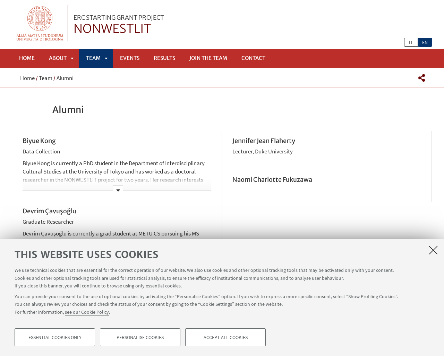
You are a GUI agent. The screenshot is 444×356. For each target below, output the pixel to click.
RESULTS (164, 58)
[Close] (433, 250)
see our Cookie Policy (87, 312)
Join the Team (208, 58)
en (425, 42)
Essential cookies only (55, 337)
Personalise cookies (140, 337)
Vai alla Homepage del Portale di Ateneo (40, 23)
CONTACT (253, 58)
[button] (422, 78)
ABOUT (58, 58)
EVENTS (129, 58)
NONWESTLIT (119, 25)
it (411, 42)
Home (27, 58)
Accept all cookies (226, 337)
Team (93, 58)
